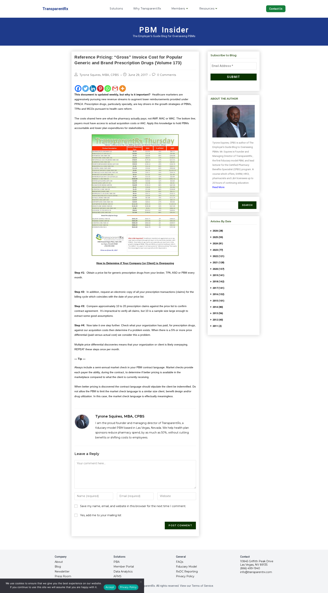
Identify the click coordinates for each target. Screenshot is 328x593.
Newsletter (62, 571)
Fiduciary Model (186, 566)
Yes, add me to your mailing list (100, 515)
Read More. (218, 187)
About (59, 562)
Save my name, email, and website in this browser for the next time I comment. (133, 506)
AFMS (117, 576)
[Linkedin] (93, 88)
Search (247, 205)
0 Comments (166, 75)
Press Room (63, 576)
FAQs (179, 562)
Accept (110, 587)
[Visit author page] (82, 421)
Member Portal (124, 566)
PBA (117, 562)
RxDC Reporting (187, 571)
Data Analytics (123, 571)
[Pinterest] (100, 88)
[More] (122, 88)
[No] (141, 582)
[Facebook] (78, 88)
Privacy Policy (185, 576)
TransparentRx (55, 8)
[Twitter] (85, 88)
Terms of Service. (203, 585)
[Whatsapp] (107, 88)
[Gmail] (115, 88)
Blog (58, 566)
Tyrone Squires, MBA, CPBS (99, 75)
